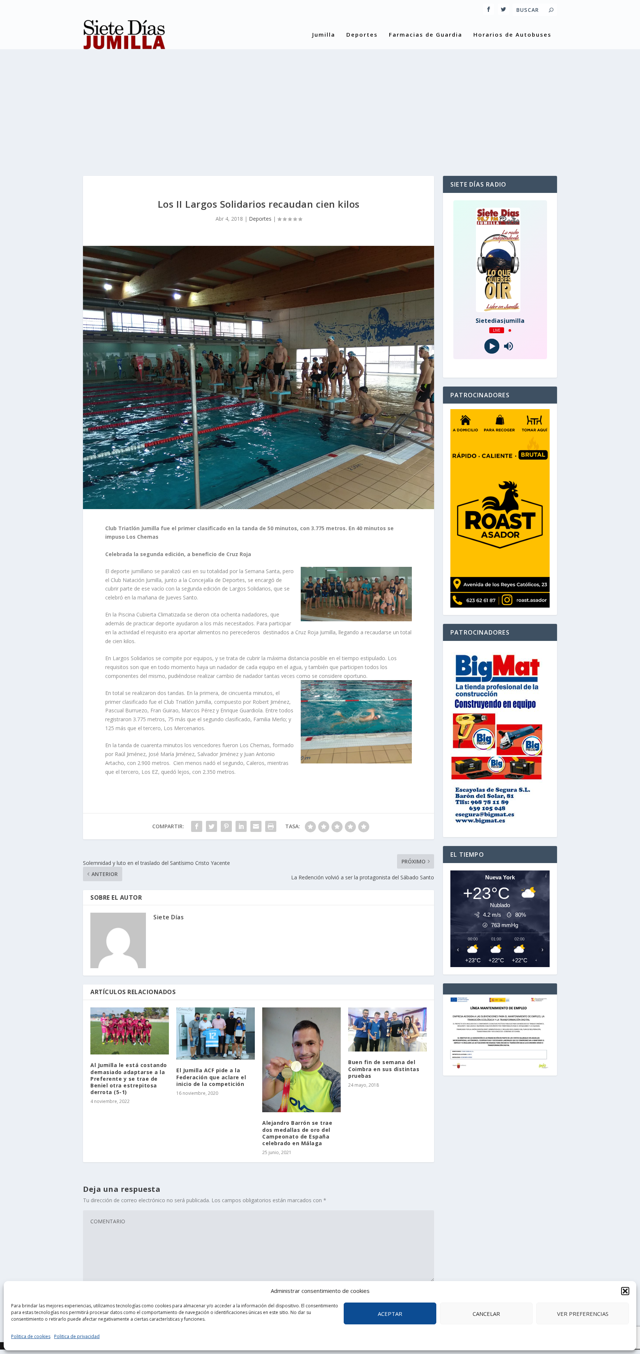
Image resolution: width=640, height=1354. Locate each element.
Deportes (362, 34)
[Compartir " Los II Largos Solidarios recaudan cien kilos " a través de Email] (256, 826)
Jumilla (323, 34)
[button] (625, 1291)
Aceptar (390, 1313)
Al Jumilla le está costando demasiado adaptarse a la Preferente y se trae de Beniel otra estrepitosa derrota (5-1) (128, 1079)
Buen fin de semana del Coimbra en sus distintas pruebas (383, 1069)
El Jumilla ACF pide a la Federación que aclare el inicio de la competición (211, 1077)
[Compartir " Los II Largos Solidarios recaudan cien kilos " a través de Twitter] (211, 826)
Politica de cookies (30, 1336)
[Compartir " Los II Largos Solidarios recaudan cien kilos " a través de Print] (270, 826)
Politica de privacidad (77, 1336)
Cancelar (486, 1313)
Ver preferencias (583, 1313)
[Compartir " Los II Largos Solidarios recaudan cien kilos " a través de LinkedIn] (241, 826)
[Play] (491, 346)
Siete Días (168, 917)
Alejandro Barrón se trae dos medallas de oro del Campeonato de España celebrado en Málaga (297, 1133)
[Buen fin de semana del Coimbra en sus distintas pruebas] (387, 1029)
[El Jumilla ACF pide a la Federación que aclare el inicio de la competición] (215, 1033)
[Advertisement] (320, 105)
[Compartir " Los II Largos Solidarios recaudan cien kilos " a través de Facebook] (196, 826)
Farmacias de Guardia (425, 34)
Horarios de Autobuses (512, 34)
